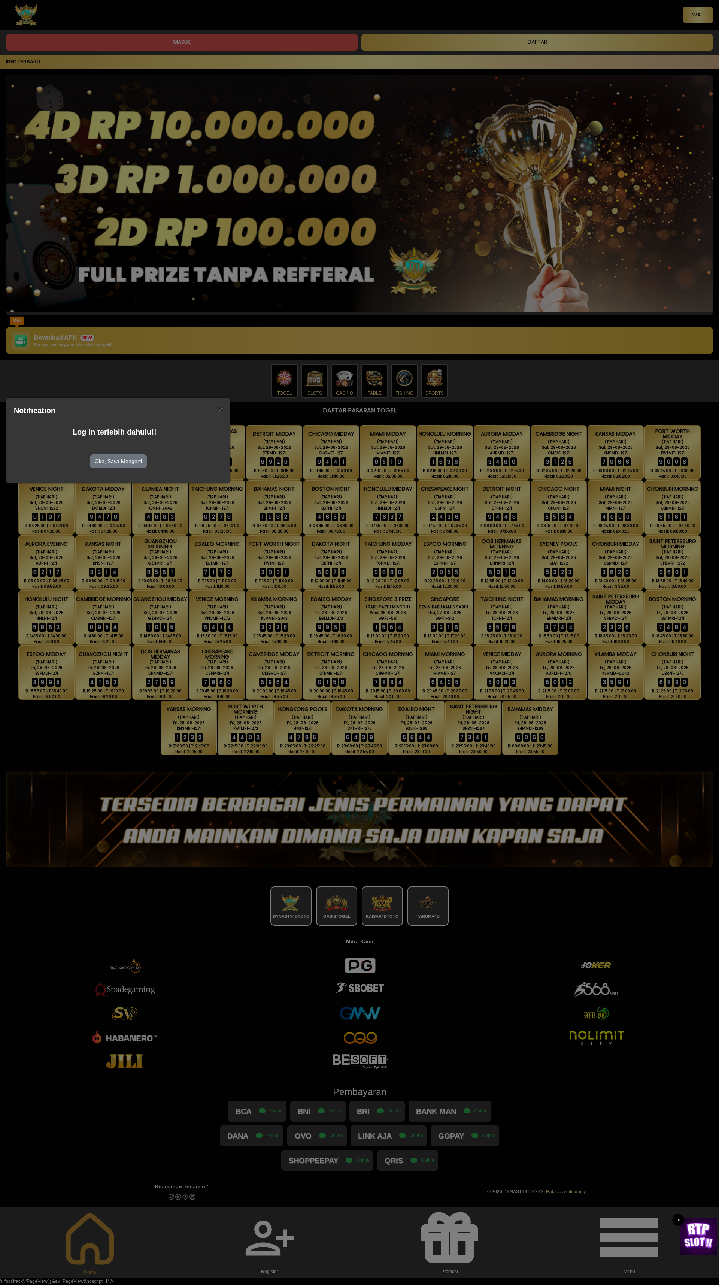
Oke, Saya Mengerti (118, 461)
